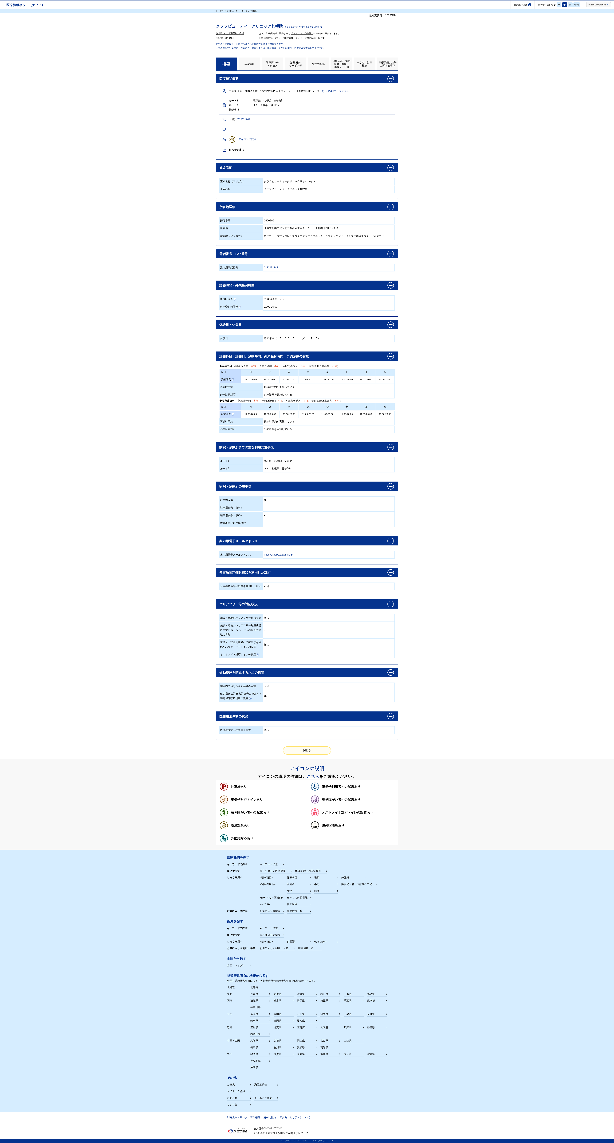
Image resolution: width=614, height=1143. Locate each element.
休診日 (224, 338)
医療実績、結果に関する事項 (388, 64)
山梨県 (347, 1014)
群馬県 (301, 1000)
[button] (598, 4)
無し (266, 500)
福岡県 (254, 1054)
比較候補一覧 (294, 911)
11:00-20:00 (270, 299)
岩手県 (277, 994)
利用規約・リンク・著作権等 (243, 1117)
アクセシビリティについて (294, 1117)
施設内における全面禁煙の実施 (238, 686)
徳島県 (254, 1047)
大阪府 (324, 1027)
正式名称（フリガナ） (233, 181)
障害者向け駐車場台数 (233, 523)
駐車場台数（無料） (231, 515)
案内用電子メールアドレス (235, 554)
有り (266, 686)
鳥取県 (254, 1040)
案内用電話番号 (229, 267)
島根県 (277, 1040)
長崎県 (301, 1054)
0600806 (269, 220)
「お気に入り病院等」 (302, 33)
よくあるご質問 (263, 1098)
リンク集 (232, 1104)
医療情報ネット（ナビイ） (25, 5)
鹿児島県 (255, 1060)
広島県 (324, 1040)
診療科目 (292, 877)
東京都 (371, 1000)
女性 (289, 891)
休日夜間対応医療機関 (308, 870)
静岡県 (277, 1020)
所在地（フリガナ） (231, 236)
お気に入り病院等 (270, 911)
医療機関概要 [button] (229, 79)
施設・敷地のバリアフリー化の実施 (240, 617)
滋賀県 (277, 1027)
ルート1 (224, 461)
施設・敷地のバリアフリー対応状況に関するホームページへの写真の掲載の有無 (240, 630)
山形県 (347, 994)
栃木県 (277, 1000)
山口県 (347, 1040)
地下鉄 (268, 461)
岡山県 (301, 1040)
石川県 (301, 1014)
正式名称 (225, 189)
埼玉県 (324, 1000)
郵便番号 (225, 220)
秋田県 (324, 994)
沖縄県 (254, 1067)
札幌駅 (278, 461)
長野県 (371, 1014)
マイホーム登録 (236, 1091)
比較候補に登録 (225, 38)
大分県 (347, 1054)
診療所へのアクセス (272, 64)
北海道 (254, 987)
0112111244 (243, 119)
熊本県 (324, 1054)
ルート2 (224, 468)
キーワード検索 (269, 864)
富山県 (277, 1014)
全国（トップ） (236, 965)
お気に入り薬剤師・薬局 (274, 948)
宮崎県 (371, 1054)
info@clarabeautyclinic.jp (278, 554)
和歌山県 (255, 1034)
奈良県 (371, 1027)
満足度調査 (260, 1084)
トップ (219, 11)
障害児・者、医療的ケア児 (356, 884)
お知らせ (232, 1098)
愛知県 (301, 1020)
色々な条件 (320, 941)
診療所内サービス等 (295, 64)
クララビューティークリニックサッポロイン (289, 181)
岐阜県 (254, 1020)
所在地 (224, 228)
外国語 (345, 877)
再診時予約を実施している (279, 387)
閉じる (307, 750)
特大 (576, 5)
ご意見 (231, 1084)
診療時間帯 (226, 299)
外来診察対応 (228, 394)
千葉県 (347, 1000)
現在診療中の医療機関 (272, 870)
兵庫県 (347, 1027)
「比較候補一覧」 (291, 38)
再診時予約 (226, 387)
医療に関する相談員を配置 (235, 730)
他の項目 (292, 904)
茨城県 (254, 1000)
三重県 (254, 1027)
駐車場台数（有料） (231, 507)
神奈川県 (255, 1007)
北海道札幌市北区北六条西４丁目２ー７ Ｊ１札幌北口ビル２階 (301, 228)
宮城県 (301, 994)
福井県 (324, 1014)
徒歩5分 (289, 461)
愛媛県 (301, 1047)
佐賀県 (277, 1054)
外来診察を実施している (278, 394)
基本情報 (249, 64)
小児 (316, 884)
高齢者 (291, 884)
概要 (226, 64)
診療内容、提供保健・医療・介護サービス (341, 64)
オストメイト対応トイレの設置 (238, 654)
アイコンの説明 (247, 139)
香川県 (277, 1047)
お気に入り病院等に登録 (230, 33)
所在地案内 (270, 1117)
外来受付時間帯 (229, 306)
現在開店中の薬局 (270, 935)
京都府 (301, 1027)
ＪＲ (266, 468)
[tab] (226, 64)
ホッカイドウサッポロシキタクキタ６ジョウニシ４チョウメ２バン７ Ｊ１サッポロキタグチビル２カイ (324, 236)
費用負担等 (318, 64)
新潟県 (254, 1014)
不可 (266, 586)
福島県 (371, 994)
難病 (316, 891)
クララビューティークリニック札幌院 (285, 189)
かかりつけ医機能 (364, 64)
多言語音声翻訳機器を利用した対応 (240, 586)
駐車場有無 (226, 500)
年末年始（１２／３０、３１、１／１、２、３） (292, 338)
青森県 (254, 994)
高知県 (324, 1047)
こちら (313, 776)
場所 (316, 877)
